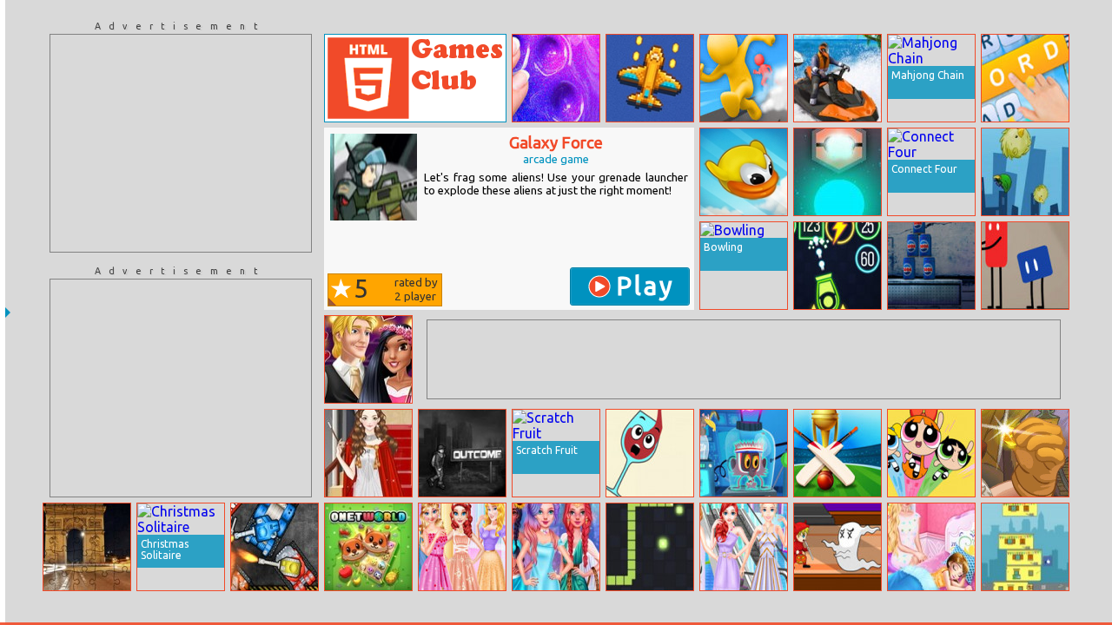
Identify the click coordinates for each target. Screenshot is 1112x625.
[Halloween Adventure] (837, 547)
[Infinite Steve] (743, 453)
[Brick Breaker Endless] (837, 265)
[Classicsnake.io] (650, 547)
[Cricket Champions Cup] (837, 453)
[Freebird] (743, 172)
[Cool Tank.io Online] (274, 547)
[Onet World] (368, 547)
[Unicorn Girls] (556, 547)
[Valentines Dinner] (368, 359)
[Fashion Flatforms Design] (743, 547)
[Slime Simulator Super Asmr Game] (556, 78)
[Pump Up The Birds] (1025, 172)
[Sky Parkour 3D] (743, 78)
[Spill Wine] (650, 453)
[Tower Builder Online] (1025, 547)
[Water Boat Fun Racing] (837, 78)
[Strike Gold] (1025, 453)
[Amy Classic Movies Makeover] (368, 453)
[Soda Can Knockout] (931, 265)
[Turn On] (837, 172)
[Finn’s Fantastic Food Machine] (1025, 265)
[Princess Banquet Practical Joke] (462, 547)
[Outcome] (462, 453)
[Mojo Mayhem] (931, 453)
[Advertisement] (180, 143)
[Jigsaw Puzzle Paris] (87, 547)
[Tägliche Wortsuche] (1025, 78)
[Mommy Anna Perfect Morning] (931, 547)
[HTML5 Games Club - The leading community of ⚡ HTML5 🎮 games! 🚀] (415, 78)
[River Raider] (650, 78)
